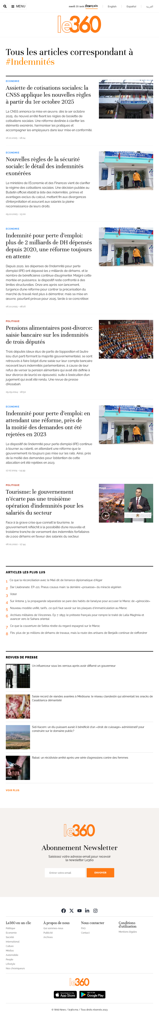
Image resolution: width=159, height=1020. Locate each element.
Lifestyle (10, 964)
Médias (10, 950)
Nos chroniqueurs (15, 968)
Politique (13, 321)
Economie (12, 81)
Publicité (48, 932)
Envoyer (100, 872)
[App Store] (65, 994)
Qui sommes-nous (53, 928)
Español (131, 6)
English (112, 6)
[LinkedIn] (87, 910)
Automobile (12, 955)
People (9, 959)
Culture (10, 946)
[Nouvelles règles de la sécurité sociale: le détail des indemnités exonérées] (126, 170)
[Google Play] (92, 994)
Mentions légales (128, 931)
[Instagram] (95, 910)
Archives (48, 937)
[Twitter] (71, 910)
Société (10, 937)
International (12, 941)
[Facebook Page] (63, 910)
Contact (85, 932)
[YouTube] (79, 910)
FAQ (83, 928)
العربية (149, 6)
